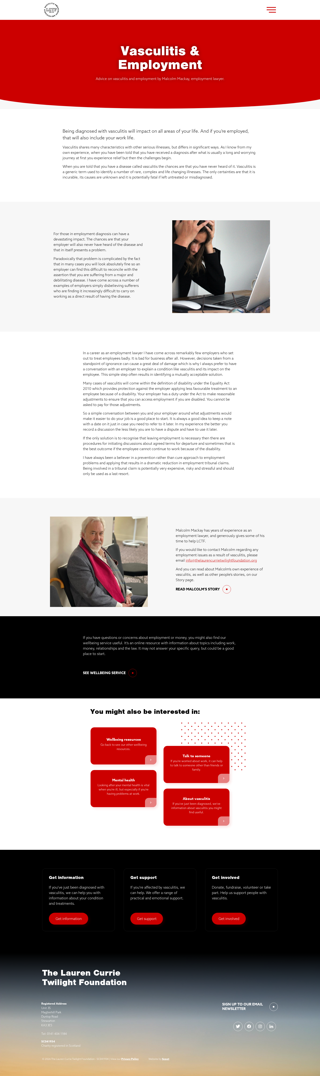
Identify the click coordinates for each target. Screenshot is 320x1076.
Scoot (165, 1059)
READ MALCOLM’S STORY (198, 589)
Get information (69, 918)
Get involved (229, 918)
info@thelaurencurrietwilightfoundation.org (221, 560)
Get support (146, 918)
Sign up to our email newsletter (242, 1006)
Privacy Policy (130, 1059)
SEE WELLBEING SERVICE (104, 673)
